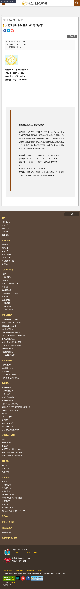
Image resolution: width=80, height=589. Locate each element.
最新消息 (20, 20)
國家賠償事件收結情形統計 (11, 332)
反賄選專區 (6, 300)
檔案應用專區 (7, 360)
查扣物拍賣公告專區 (9, 538)
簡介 (4, 218)
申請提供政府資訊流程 (10, 319)
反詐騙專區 (6, 303)
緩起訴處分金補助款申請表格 (12, 449)
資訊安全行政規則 (8, 348)
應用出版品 (6, 371)
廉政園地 (5, 296)
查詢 (77, 3)
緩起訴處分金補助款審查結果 (12, 452)
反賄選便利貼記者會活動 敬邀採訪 (24, 25)
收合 (71, 214)
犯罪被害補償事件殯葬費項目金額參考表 (16, 407)
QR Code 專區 (7, 417)
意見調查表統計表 (8, 397)
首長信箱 (39, 570)
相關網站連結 (7, 528)
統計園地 (5, 461)
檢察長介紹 (6, 222)
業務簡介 (5, 232)
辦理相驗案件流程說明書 (10, 430)
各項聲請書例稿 (7, 423)
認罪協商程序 (6, 306)
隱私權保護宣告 (20, 570)
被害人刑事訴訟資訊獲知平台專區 (14, 511)
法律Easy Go (6, 274)
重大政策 (5, 516)
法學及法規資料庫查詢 (10, 283)
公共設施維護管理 (8, 339)
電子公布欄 (12, 20)
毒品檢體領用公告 (8, 261)
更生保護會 (6, 491)
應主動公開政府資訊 (9, 326)
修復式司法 (6, 504)
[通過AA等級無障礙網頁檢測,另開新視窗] (9, 578)
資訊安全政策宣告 (8, 570)
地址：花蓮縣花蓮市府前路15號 (25, 552)
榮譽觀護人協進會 (8, 494)
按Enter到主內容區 (8, 2)
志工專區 (5, 413)
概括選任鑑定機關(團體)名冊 (12, 345)
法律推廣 (5, 280)
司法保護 (5, 477)
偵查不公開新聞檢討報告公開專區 (14, 335)
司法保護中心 (6, 488)
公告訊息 (5, 446)
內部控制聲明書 (7, 329)
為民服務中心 (6, 387)
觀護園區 (5, 481)
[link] (4, 31)
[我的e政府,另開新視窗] (18, 578)
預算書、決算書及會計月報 (11, 322)
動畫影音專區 (6, 290)
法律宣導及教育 (8, 270)
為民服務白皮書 (7, 391)
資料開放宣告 (31, 570)
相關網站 (5, 472)
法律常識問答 (6, 277)
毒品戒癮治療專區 (8, 507)
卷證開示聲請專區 (8, 426)
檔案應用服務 (6, 365)
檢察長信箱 (6, 394)
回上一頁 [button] (72, 36)
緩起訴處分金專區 (8, 435)
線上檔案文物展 (7, 368)
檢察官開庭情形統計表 (10, 404)
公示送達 (5, 264)
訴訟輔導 (5, 420)
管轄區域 (5, 228)
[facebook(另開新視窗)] (28, 578)
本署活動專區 (6, 254)
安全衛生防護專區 (8, 355)
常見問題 (5, 287)
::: (1, 15)
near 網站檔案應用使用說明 (11, 374)
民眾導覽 (5, 235)
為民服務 (5, 383)
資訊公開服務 (7, 315)
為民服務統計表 (7, 400)
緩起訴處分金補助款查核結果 (12, 456)
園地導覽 (5, 465)
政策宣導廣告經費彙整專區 (11, 342)
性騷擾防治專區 (7, 352)
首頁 (4, 20)
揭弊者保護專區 (7, 309)
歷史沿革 (5, 225)
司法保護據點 (6, 485)
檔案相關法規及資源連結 (10, 378)
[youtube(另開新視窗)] (23, 578)
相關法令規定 (6, 443)
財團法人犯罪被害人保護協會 (12, 498)
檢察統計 (5, 469)
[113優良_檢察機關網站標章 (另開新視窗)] (37, 578)
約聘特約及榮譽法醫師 (10, 410)
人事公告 (5, 251)
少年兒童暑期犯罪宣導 (10, 293)
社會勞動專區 (6, 501)
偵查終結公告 (6, 257)
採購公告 (5, 248)
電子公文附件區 (8, 522)
